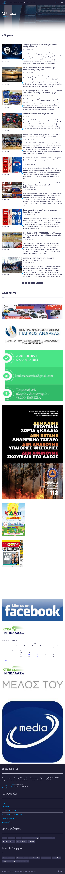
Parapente (11, 838)
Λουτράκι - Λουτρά (46, 857)
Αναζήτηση (56, 2)
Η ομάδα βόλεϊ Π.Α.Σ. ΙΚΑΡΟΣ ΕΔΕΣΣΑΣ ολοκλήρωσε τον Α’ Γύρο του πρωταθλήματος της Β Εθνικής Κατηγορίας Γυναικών (42, 235)
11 (12, 652)
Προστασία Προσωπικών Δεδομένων (12, 814)
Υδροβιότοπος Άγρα (23, 861)
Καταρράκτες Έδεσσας (22, 857)
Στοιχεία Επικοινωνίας (8, 818)
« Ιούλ (5, 660)
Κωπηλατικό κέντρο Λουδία (47, 838)
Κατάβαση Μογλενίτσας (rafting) (31, 838)
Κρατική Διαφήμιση (7, 822)
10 (4, 652)
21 (37, 654)
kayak (4, 838)
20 (29, 654)
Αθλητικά (6, 61)
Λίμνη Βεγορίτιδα (34, 857)
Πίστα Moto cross (21, 841)
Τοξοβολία (31, 841)
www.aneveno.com (31, 871)
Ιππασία (18, 838)
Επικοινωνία (32, 2)
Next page (39, 283)
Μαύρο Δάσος (57, 857)
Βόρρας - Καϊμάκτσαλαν (8, 857)
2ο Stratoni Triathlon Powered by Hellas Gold (38, 114)
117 (33, 283)
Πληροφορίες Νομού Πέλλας (21, 2)
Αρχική (11, 2)
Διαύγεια (4, 803)
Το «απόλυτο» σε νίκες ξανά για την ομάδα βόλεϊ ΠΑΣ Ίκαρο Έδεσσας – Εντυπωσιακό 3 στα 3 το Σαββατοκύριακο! (41, 185)
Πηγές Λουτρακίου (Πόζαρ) (9, 861)
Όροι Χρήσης (5, 806)
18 (12, 654)
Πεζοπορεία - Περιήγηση (8, 841)
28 (37, 656)
